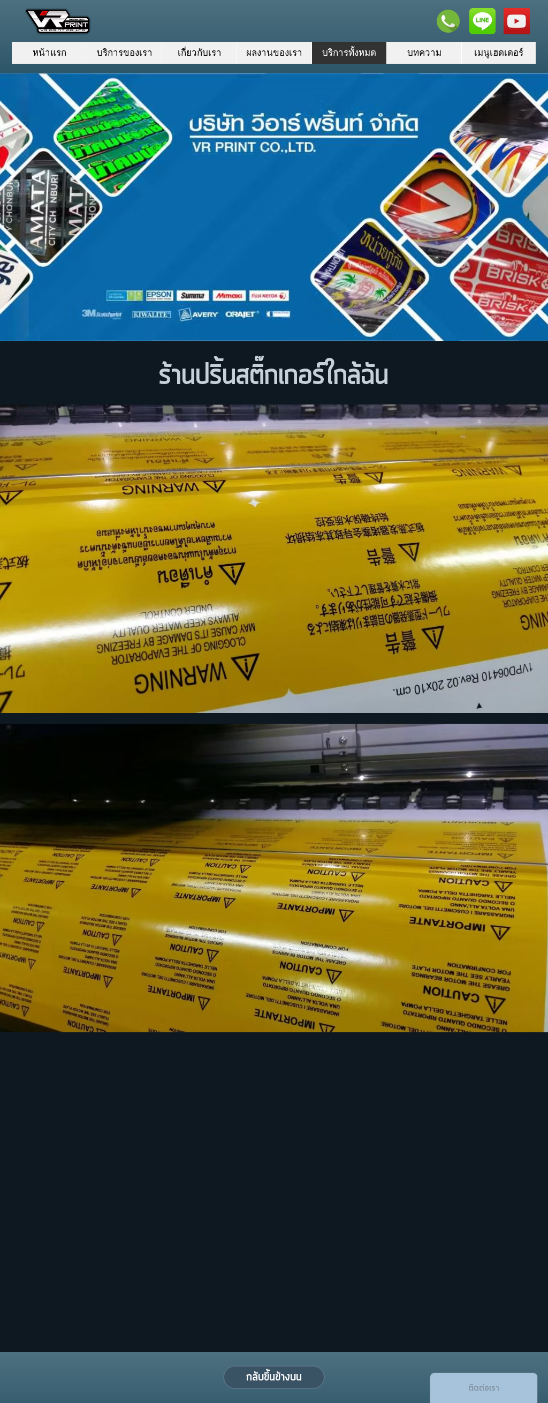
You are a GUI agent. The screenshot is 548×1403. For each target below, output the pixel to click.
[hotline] (448, 21)
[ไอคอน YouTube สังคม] (517, 21)
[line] (482, 21)
